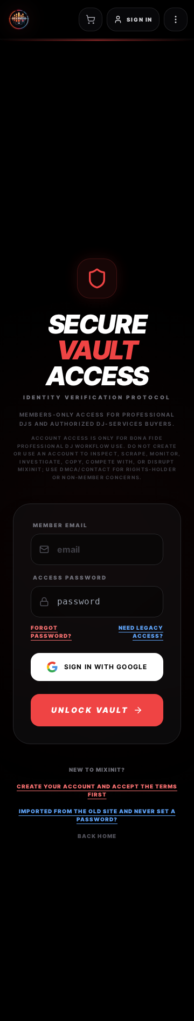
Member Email (60, 525)
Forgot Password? (51, 631)
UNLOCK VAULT (90, 709)
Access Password (70, 577)
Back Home (97, 836)
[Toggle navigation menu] (176, 19)
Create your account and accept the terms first (97, 790)
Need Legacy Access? (141, 631)
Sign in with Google (106, 667)
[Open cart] (90, 19)
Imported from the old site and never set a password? (97, 815)
